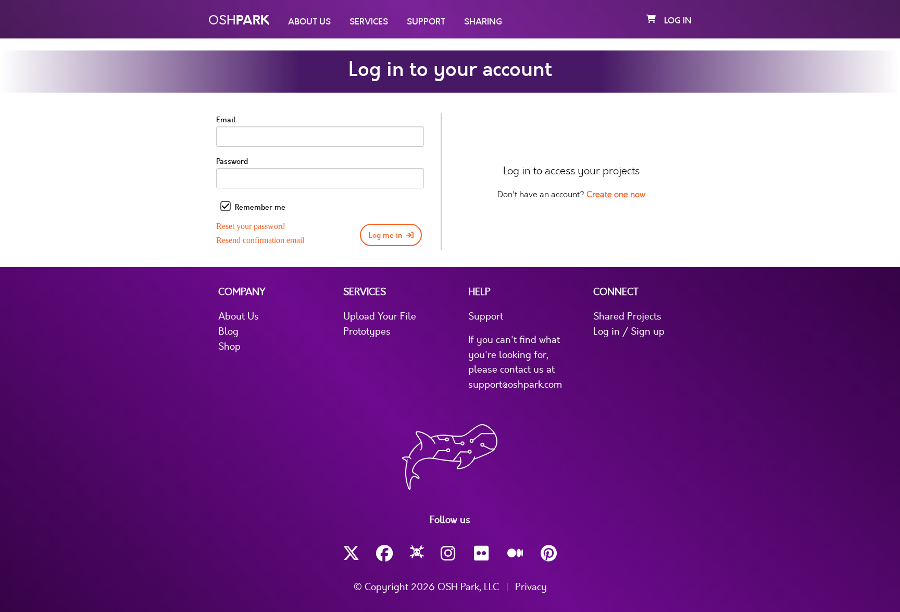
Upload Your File (379, 316)
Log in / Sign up (629, 331)
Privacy (531, 587)
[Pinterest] (549, 553)
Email (226, 120)
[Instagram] (449, 553)
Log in (678, 21)
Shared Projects (627, 316)
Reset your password (250, 226)
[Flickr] (482, 553)
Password (232, 162)
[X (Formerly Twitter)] (351, 553)
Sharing (483, 22)
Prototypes (367, 331)
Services (368, 22)
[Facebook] (384, 553)
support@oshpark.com (515, 384)
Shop (229, 346)
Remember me (260, 207)
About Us (309, 22)
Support (426, 22)
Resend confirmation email (260, 240)
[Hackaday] (416, 554)
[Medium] (515, 554)
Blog (228, 331)
